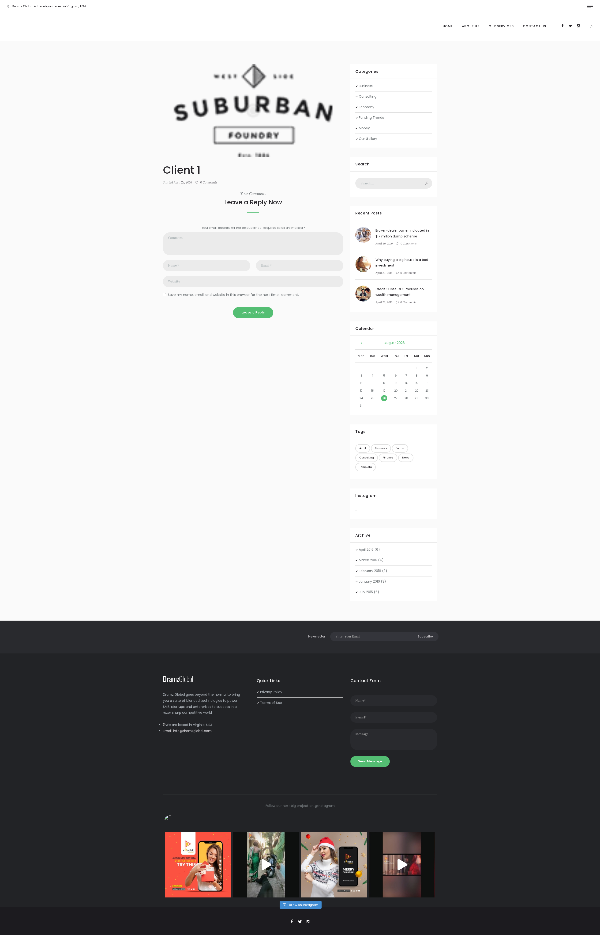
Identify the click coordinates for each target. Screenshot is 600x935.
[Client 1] (253, 110)
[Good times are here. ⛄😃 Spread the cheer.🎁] (334, 864)
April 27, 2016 (183, 182)
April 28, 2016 (384, 302)
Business (366, 86)
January (369, 581)
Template (365, 467)
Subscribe (425, 636)
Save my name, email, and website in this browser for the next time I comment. (233, 294)
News (405, 457)
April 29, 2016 (384, 273)
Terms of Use (271, 702)
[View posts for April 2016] (361, 343)
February (370, 571)
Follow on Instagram (303, 905)
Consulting (367, 96)
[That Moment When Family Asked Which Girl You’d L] (266, 864)
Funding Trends (371, 117)
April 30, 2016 (384, 243)
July (366, 592)
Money (364, 128)
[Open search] (591, 26)
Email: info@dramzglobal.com (187, 731)
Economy (366, 107)
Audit (362, 448)
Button (400, 448)
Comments (209, 182)
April (366, 549)
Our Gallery (368, 138)
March (368, 560)
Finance (388, 457)
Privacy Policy (271, 692)
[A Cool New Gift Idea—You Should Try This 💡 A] (198, 864)
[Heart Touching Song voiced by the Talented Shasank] (402, 864)
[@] (177, 821)
